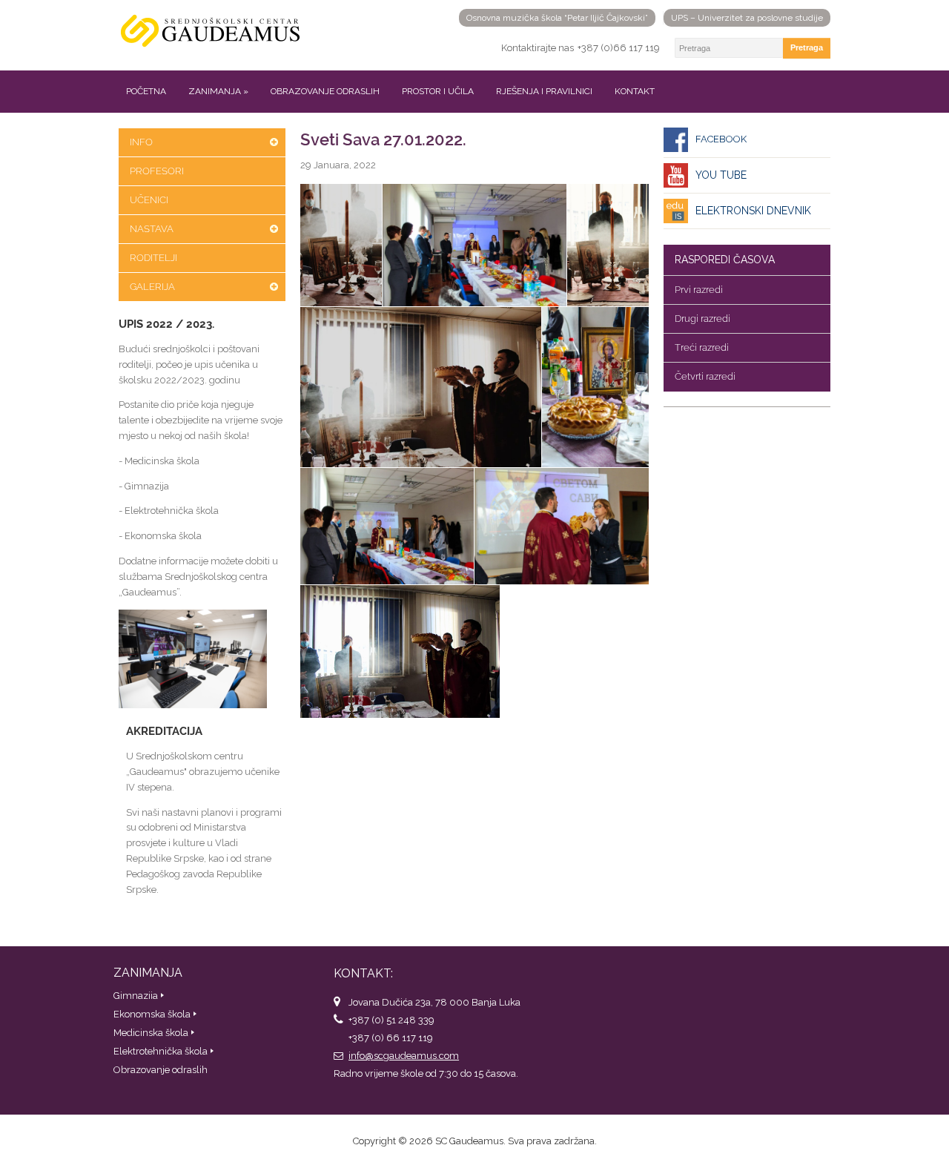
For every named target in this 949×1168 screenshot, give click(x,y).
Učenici (149, 199)
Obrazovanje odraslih (325, 91)
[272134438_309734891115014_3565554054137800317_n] (474, 245)
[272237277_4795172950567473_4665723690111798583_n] (595, 387)
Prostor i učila (438, 91)
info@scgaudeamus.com (403, 1055)
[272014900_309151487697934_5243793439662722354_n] (341, 245)
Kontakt (635, 91)
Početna (146, 91)
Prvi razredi (699, 289)
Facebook (721, 139)
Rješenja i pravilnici (544, 91)
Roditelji (153, 257)
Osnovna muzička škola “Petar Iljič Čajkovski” (557, 18)
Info (141, 142)
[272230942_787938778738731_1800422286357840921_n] (420, 387)
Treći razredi (702, 347)
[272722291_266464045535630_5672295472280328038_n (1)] (400, 651)
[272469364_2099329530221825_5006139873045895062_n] (387, 526)
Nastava (151, 228)
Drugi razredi (702, 318)
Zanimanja (218, 91)
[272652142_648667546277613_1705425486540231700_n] (561, 526)
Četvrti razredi (705, 376)
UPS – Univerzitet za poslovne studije (747, 18)
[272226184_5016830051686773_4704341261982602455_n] (608, 245)
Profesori (157, 170)
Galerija (152, 286)
